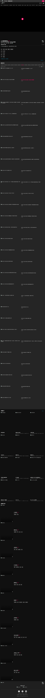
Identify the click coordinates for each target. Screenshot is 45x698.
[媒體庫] (43, 3)
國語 (8, 43)
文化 (21, 637)
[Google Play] (25, 687)
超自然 (24, 602)
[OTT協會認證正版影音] (43, 41)
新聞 (16, 549)
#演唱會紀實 (3, 58)
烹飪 (14, 672)
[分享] (43, 44)
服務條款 (26, 693)
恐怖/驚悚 (15, 602)
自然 (16, 637)
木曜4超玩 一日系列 (16, 652)
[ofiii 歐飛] (3, 3)
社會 (21, 549)
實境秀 (15, 584)
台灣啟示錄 (15, 547)
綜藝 (4, 49)
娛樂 (6, 49)
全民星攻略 (15, 617)
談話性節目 (20, 602)
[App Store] (19, 687)
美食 (23, 637)
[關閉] (1, 1)
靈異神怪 (27, 602)
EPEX (4, 51)
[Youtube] (26, 691)
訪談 (14, 549)
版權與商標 (19, 693)
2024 (1, 43)
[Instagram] (22, 691)
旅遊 (17, 584)
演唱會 (9, 49)
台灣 (6, 43)
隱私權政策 (22, 693)
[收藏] (42, 44)
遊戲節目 (15, 514)
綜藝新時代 (15, 582)
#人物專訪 (6, 58)
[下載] (40, 3)
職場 (21, 584)
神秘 (17, 602)
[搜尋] (41, 3)
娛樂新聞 (12, 49)
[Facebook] (19, 691)
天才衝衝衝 (15, 512)
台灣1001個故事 (16, 635)
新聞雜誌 (19, 549)
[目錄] (1, 3)
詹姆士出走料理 (16, 670)
